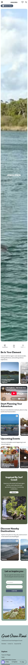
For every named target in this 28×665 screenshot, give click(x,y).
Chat (23, 662)
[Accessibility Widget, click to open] (3, 662)
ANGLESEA (13, 2)
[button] (25, 373)
